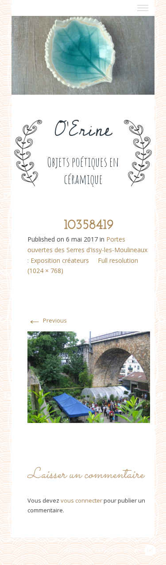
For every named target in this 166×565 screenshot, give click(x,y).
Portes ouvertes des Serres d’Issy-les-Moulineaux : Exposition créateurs (87, 250)
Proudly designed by (100, 550)
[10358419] (88, 377)
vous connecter (81, 500)
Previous (47, 320)
